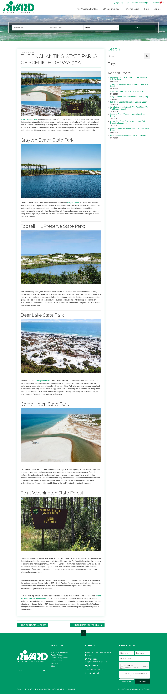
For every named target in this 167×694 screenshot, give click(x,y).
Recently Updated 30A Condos (33, 625)
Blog (146, 9)
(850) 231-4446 (122, 3)
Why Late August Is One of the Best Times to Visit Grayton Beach (129, 108)
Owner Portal (56, 661)
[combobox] (101, 27)
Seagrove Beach (43, 381)
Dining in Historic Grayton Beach (86, 625)
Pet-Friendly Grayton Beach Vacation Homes (128, 135)
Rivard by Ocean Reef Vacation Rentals (18, 7)
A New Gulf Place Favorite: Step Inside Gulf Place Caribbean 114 (127, 122)
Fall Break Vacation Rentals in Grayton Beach (128, 102)
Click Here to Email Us (94, 669)
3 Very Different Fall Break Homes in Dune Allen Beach (129, 85)
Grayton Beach (73, 203)
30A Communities (111, 9)
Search (112, 56)
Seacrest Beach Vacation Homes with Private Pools (128, 115)
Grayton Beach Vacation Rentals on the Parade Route (129, 129)
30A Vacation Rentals (87, 9)
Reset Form (126, 681)
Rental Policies (57, 655)
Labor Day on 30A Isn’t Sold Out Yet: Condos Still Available (128, 78)
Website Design (123, 689)
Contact (157, 9)
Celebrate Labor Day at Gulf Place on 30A (127, 92)
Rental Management (59, 658)
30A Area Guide (131, 9)
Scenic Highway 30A (29, 119)
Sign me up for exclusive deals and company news (136, 674)
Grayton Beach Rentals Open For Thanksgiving (129, 97)
